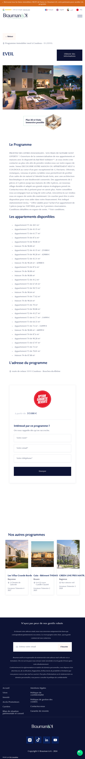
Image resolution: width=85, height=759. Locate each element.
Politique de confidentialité (37, 694)
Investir (6, 698)
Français (50, 10)
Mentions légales (38, 688)
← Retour (9, 36)
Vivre (5, 693)
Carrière (6, 707)
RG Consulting (14, 757)
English (62, 10)
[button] (79, 16)
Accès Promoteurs (11, 702)
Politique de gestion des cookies (41, 701)
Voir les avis (26, 10)
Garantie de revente (39, 711)
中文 (81, 10)
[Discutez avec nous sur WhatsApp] (80, 753)
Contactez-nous (37, 707)
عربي (71, 10)
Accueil (6, 688)
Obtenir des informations (69, 55)
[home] (16, 16)
